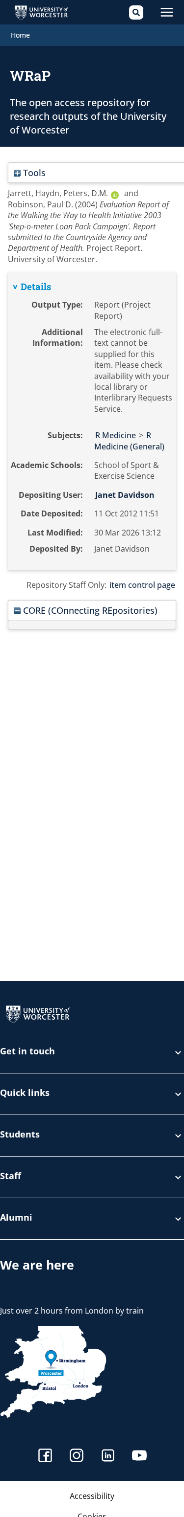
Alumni (16, 1218)
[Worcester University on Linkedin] (108, 1456)
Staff (10, 1176)
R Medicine (115, 435)
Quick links (25, 1093)
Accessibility (92, 1496)
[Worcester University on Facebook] (45, 1456)
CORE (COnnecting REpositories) (89, 610)
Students (20, 1135)
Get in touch (27, 1052)
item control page (142, 585)
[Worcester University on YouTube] (139, 1456)
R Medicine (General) (129, 440)
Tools (33, 172)
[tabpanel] (92, 421)
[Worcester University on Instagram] (76, 1456)
